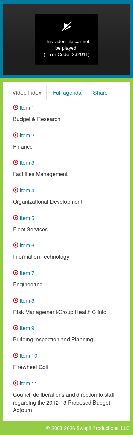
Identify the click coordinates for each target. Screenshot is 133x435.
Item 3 (26, 162)
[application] (66, 39)
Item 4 (26, 190)
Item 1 (26, 107)
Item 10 (28, 355)
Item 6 (26, 245)
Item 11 (28, 383)
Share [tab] (100, 92)
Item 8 (26, 300)
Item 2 (26, 135)
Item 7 (26, 273)
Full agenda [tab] (67, 92)
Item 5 (26, 218)
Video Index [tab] (26, 92)
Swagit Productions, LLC (103, 427)
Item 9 (26, 328)
